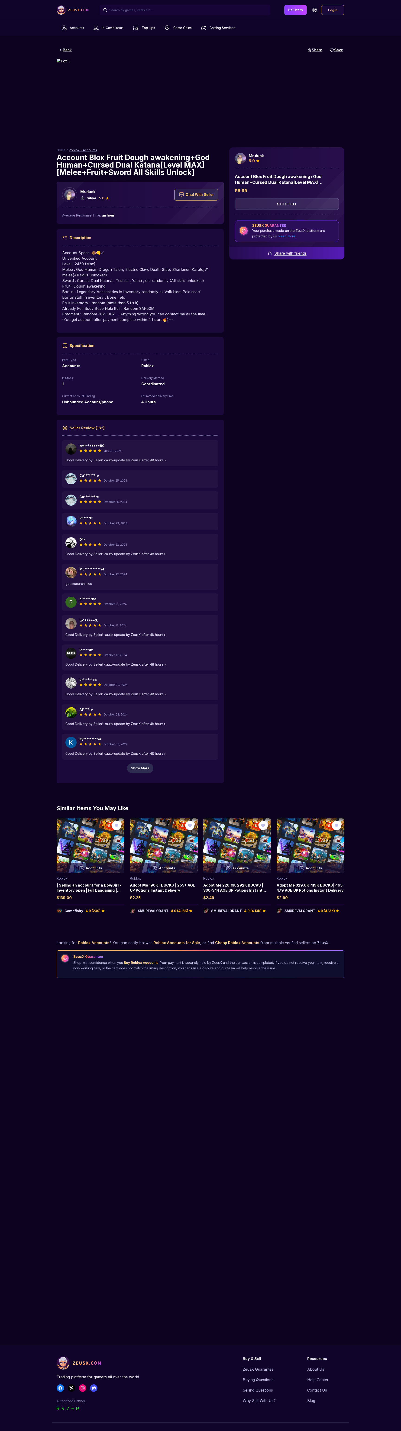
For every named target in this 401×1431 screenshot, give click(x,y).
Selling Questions (258, 1390)
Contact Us (317, 1390)
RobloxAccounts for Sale (177, 942)
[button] (314, 10)
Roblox (62, 878)
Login (332, 10)
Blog (311, 1400)
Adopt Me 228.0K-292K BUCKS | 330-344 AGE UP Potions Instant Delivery (233, 890)
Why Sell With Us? (259, 1400)
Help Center (318, 1379)
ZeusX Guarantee (258, 1369)
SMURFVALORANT (153, 911)
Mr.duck (87, 191)
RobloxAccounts (93, 942)
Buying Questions (258, 1379)
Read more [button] (286, 236)
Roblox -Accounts (83, 150)
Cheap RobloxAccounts (237, 942)
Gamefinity (74, 911)
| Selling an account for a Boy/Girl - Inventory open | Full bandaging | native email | (89, 890)
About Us (315, 1369)
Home (61, 150)
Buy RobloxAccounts (141, 963)
